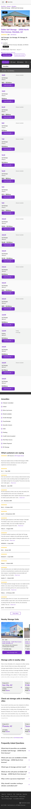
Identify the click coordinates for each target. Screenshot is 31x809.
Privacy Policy (22, 796)
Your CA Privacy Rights (7, 798)
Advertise (25, 794)
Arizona (9, 6)
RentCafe (3, 6)
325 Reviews (13, 34)
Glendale (14, 6)
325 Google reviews (19, 455)
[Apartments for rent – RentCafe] (9, 2)
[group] (5, 62)
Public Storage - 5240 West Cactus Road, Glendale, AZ (12, 642)
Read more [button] (13, 483)
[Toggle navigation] (3, 2)
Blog (3, 796)
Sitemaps (7, 796)
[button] (19, 55)
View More (15, 613)
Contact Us (9, 794)
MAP (5, 12)
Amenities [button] (5, 66)
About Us (4, 794)
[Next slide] (28, 18)
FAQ (14, 794)
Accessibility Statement (18, 798)
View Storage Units (12, 652)
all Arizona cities (18, 737)
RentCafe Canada (25, 803)
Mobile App (18, 794)
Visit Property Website (9, 52)
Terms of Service (14, 796)
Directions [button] (5, 46)
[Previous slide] (0, 62)
